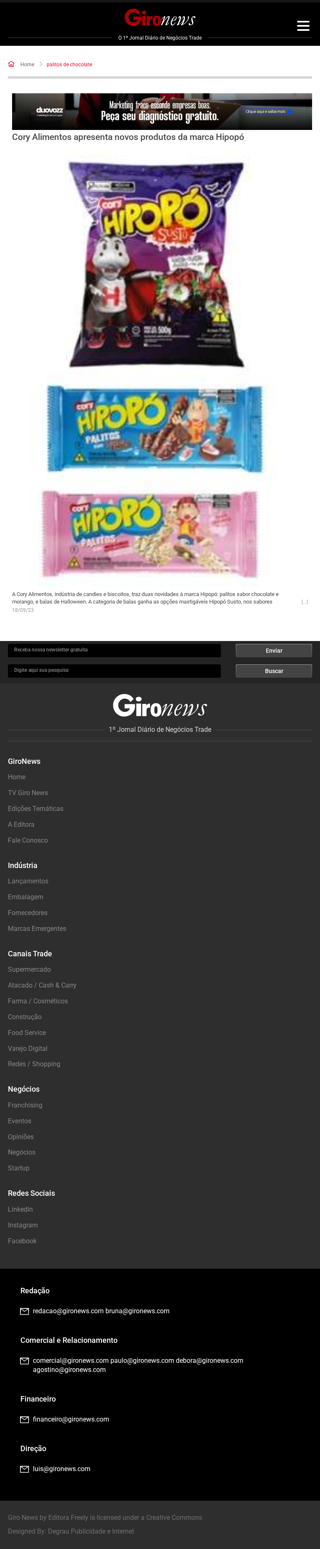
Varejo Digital (28, 1049)
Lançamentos (28, 881)
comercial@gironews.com (71, 1360)
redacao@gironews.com (68, 1311)
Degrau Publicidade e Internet (91, 1531)
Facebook (22, 1241)
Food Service (27, 1033)
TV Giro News (28, 793)
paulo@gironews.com (142, 1360)
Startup (19, 1168)
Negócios (21, 1152)
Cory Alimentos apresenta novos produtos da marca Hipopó (128, 137)
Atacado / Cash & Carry (42, 985)
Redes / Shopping (34, 1064)
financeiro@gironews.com (71, 1419)
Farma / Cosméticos (38, 1001)
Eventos (19, 1121)
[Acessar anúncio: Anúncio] (162, 111)
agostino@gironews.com (69, 1370)
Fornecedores (28, 913)
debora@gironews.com (209, 1360)
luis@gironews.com (61, 1469)
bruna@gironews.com (137, 1311)
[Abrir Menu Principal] (303, 27)
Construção (25, 1017)
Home (27, 64)
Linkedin (20, 1209)
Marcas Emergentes (37, 929)
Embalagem (25, 897)
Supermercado (29, 969)
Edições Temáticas (35, 809)
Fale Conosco (28, 840)
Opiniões (21, 1137)
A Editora (21, 824)
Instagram (23, 1225)
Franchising (25, 1105)
